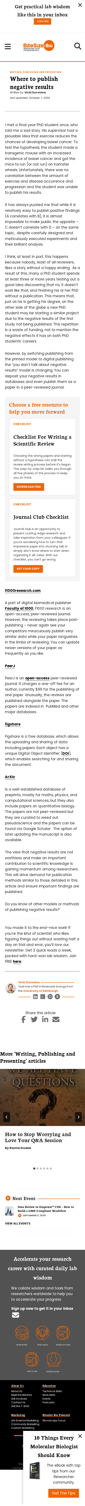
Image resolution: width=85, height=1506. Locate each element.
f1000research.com (23, 590)
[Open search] (77, 47)
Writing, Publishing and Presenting (35, 72)
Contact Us (18, 1402)
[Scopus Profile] (57, 998)
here (17, 961)
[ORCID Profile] (50, 998)
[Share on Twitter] (34, 1020)
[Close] (80, 1436)
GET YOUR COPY (28, 569)
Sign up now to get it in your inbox (42, 1308)
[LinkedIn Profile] (35, 998)
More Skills (48, 1395)
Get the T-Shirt (20, 1406)
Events (46, 1398)
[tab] (34, 1168)
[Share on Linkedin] (45, 1020)
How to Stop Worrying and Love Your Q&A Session (38, 1137)
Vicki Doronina (35, 92)
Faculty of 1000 (19, 608)
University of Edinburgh (40, 991)
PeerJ (10, 665)
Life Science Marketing (25, 1420)
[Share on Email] (56, 1020)
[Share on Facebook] (23, 1020)
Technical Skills (52, 1391)
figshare (12, 724)
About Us (16, 1391)
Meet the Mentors (21, 1395)
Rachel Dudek (20, 1148)
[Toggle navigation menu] (8, 46)
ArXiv (10, 776)
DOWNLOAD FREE (29, 487)
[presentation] (42, 1097)
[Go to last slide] (6, 1117)
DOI (65, 753)
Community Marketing (25, 1424)
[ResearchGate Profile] (42, 998)
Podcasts (48, 1402)
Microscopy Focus (53, 1420)
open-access (37, 678)
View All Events (17, 1223)
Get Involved (19, 1398)
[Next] (78, 1117)
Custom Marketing (22, 1428)
